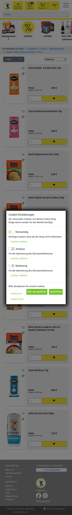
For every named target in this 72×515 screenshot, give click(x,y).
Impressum (16, 293)
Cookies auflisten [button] (19, 241)
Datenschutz (17, 299)
